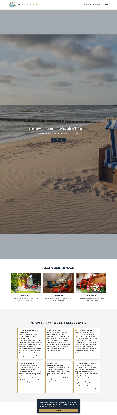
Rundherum (97, 5)
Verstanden (58, 410)
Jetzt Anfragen (58, 140)
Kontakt (105, 5)
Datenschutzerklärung (53, 407)
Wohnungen (87, 5)
